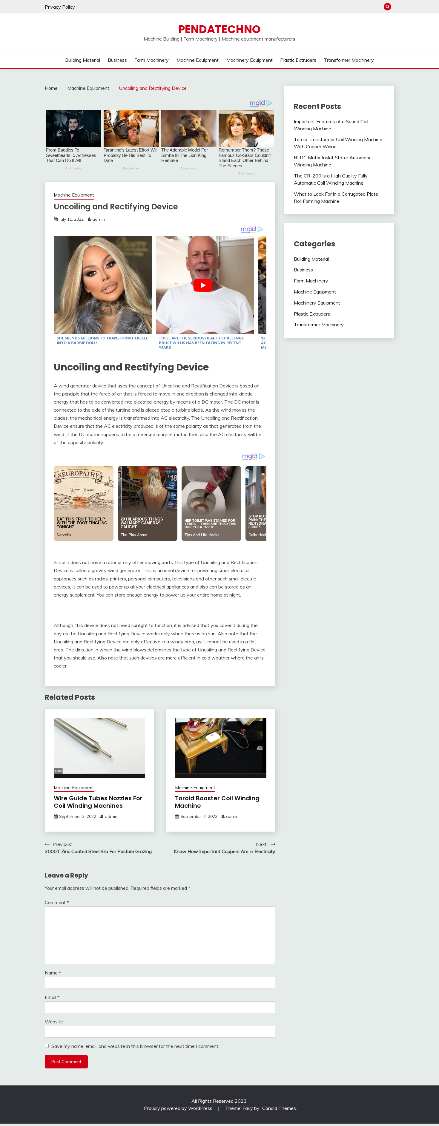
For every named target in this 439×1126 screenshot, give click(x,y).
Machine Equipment (197, 60)
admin (98, 219)
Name (53, 973)
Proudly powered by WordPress (179, 1108)
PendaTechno (219, 29)
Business (117, 60)
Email (52, 997)
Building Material (82, 60)
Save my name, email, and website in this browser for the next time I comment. (135, 1046)
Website (54, 1022)
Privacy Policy (60, 7)
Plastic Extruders (298, 60)
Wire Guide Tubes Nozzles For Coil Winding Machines (98, 802)
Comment (57, 902)
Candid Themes (279, 1108)
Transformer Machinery (349, 60)
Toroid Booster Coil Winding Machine (217, 802)
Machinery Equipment (249, 60)
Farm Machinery (151, 60)
